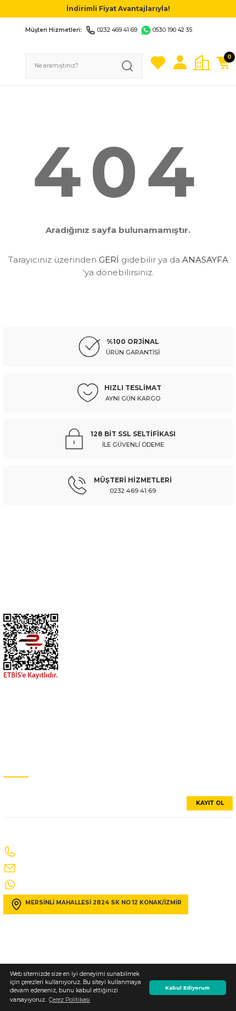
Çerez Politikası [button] (69, 999)
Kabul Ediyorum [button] (187, 988)
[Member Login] (180, 62)
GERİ (109, 259)
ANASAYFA (205, 259)
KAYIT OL (210, 803)
